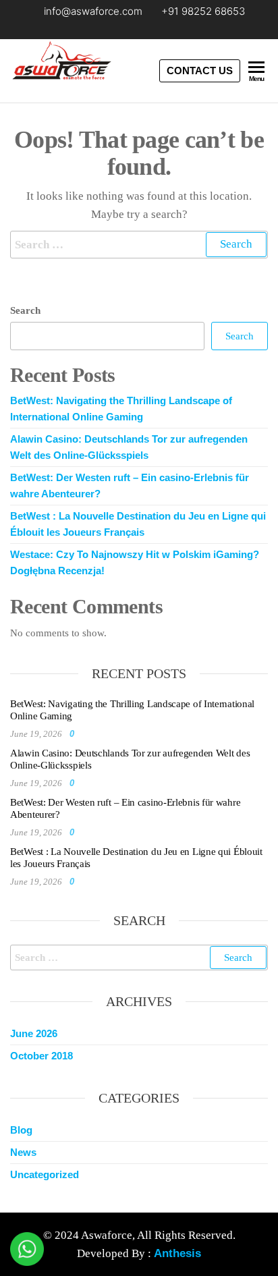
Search (25, 310)
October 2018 (41, 1055)
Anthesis (177, 1253)
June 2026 (33, 1033)
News (23, 1152)
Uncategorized (44, 1174)
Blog (21, 1130)
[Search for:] (139, 244)
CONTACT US (200, 70)
